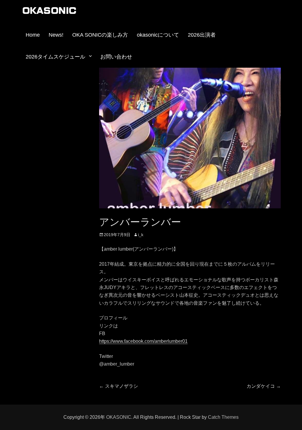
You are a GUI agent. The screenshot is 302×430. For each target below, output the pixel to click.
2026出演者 (202, 35)
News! (56, 35)
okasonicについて (158, 35)
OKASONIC (118, 417)
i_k (140, 234)
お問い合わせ (116, 57)
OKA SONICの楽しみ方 (100, 35)
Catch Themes (223, 417)
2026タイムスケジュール (55, 57)
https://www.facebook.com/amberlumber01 (143, 341)
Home (33, 35)
